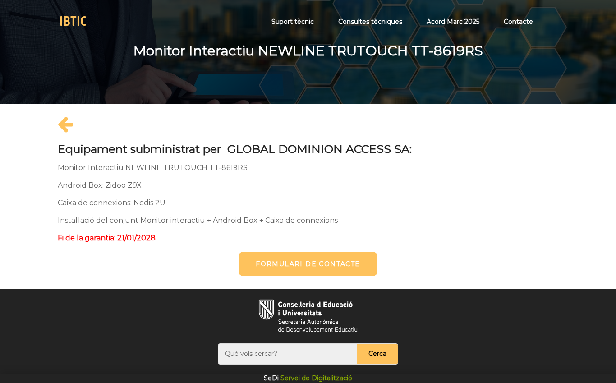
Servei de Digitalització (308, 378)
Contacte (518, 22)
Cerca (377, 354)
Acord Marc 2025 (453, 22)
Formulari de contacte (308, 264)
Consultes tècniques (370, 22)
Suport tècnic (292, 22)
